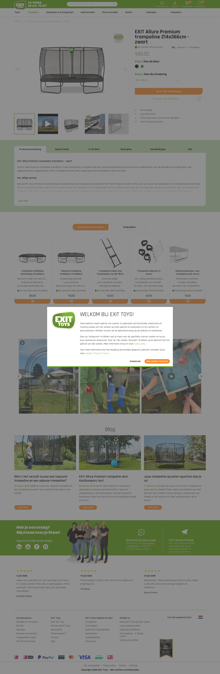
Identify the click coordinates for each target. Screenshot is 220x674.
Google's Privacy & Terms (97, 353)
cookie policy (140, 343)
